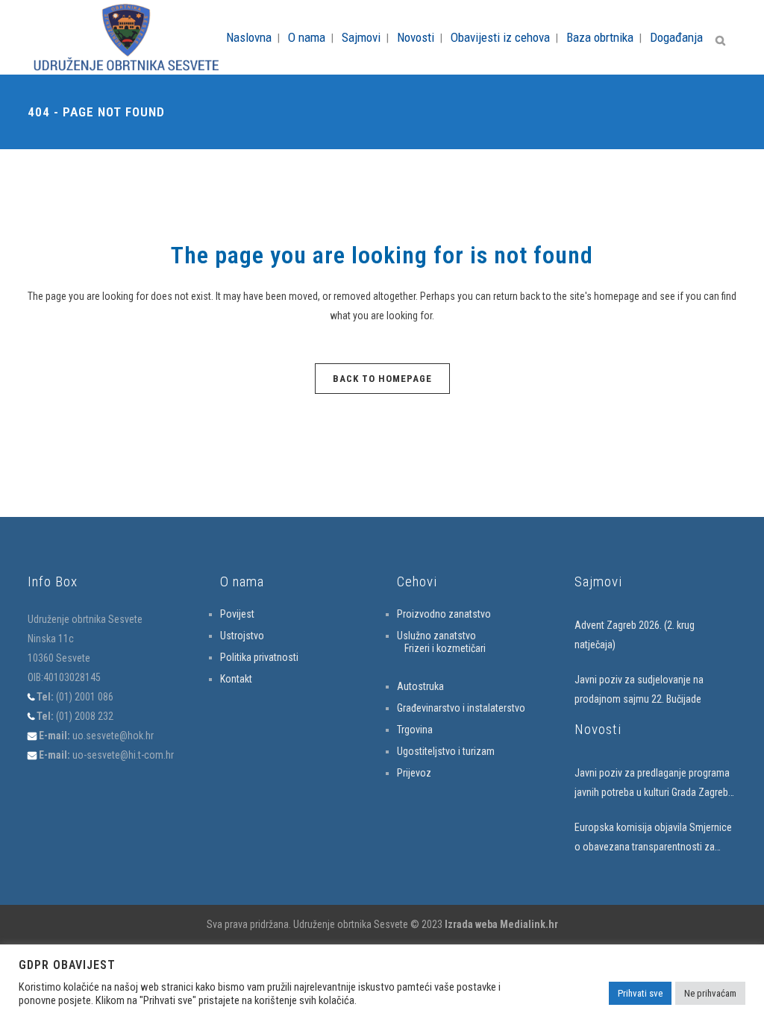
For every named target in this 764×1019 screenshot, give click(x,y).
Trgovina (415, 729)
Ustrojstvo (242, 635)
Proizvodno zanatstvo (444, 613)
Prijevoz (414, 772)
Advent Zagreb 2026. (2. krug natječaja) (634, 634)
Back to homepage (382, 378)
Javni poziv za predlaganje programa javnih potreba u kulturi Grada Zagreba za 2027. (653, 784)
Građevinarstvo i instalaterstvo (461, 707)
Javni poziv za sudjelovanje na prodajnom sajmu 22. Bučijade (639, 689)
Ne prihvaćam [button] (710, 993)
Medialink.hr (529, 924)
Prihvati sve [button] (640, 993)
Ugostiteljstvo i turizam (446, 751)
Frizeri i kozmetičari (445, 648)
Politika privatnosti (259, 657)
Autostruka (420, 686)
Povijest (237, 613)
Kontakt (236, 678)
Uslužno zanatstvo (436, 635)
